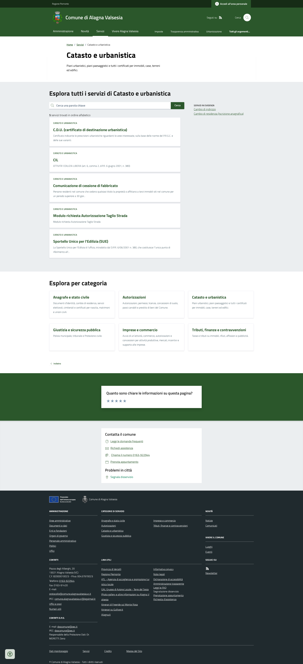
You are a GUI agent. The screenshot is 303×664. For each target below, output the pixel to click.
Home (70, 45)
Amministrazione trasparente (168, 584)
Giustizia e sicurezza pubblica (116, 536)
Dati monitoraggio (58, 651)
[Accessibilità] (9, 654)
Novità (85, 31)
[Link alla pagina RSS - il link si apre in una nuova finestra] (220, 18)
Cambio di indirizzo (205, 109)
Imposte (159, 31)
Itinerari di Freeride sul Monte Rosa (119, 604)
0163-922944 (66, 581)
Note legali (159, 574)
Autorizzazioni (108, 526)
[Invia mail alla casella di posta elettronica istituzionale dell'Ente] (70, 593)
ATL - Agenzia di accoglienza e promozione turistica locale (125, 581)
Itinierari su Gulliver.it (112, 609)
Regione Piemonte (60, 3)
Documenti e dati (58, 526)
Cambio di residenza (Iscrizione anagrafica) (219, 114)
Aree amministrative (60, 520)
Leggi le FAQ (159, 588)
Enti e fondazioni (58, 531)
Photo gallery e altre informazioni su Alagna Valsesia (125, 597)
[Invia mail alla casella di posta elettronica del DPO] (67, 627)
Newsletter (211, 573)
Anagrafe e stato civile (113, 520)
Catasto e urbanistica (65, 123)
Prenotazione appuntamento (168, 595)
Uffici (51, 551)
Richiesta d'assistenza (164, 599)
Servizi (100, 31)
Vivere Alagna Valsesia (125, 31)
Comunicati (211, 526)
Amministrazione (63, 31)
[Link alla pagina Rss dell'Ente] (207, 569)
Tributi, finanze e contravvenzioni (170, 526)
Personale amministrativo (62, 541)
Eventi (208, 552)
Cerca (178, 105)
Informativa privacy (163, 569)
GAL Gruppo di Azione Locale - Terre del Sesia (125, 589)
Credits (108, 651)
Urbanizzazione (214, 31)
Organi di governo (58, 536)
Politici (52, 546)
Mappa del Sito (134, 651)
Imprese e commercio (164, 520)
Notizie (209, 520)
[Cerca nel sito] (246, 17)
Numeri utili (55, 609)
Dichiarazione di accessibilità (168, 579)
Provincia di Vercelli (111, 569)
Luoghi (208, 547)
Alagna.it (106, 615)
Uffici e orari (55, 604)
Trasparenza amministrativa (185, 31)
